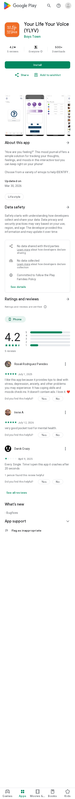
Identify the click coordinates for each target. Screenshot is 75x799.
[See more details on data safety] (18, 287)
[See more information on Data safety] (68, 207)
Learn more (23, 249)
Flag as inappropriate (23, 530)
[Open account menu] (68, 5)
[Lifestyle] (14, 197)
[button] (41, 51)
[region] (37, 49)
